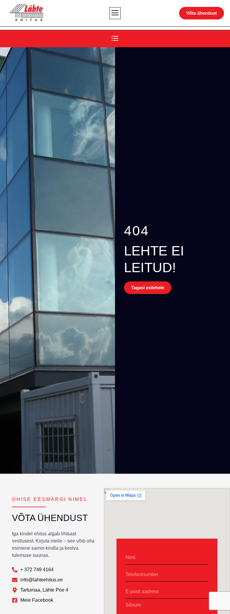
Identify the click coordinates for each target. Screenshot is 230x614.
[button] (115, 13)
